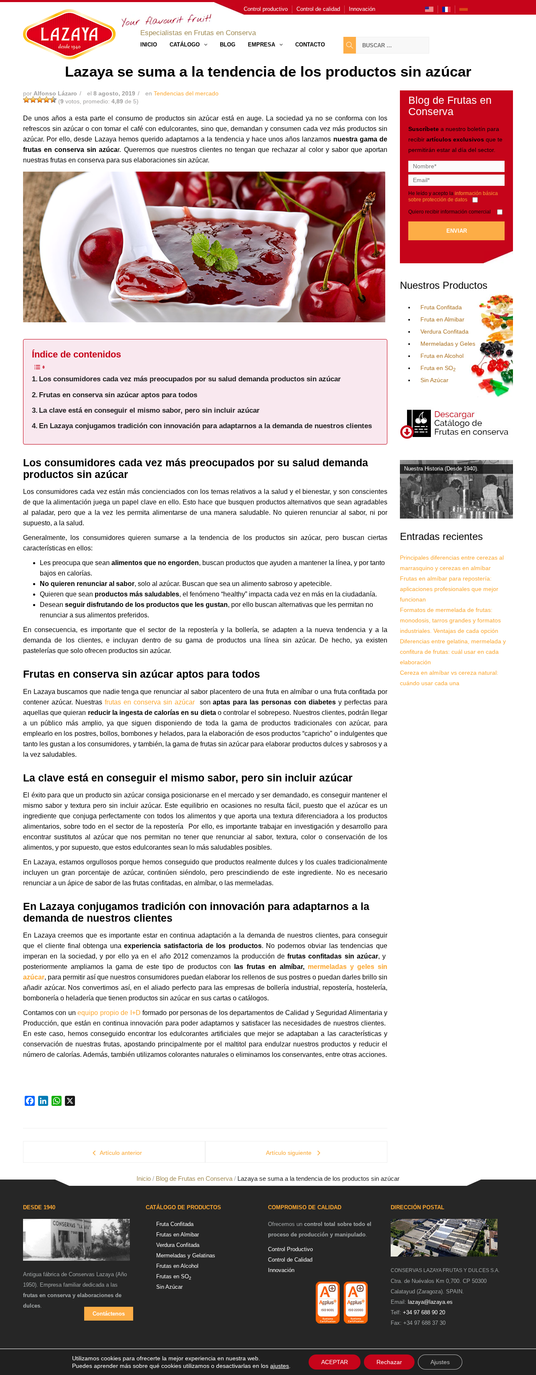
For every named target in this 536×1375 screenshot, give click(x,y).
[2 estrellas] (33, 99)
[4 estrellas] (46, 99)
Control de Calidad (290, 1260)
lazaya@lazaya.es (430, 1302)
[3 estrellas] (39, 99)
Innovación (362, 9)
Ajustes (440, 1362)
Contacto (310, 44)
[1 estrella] (26, 99)
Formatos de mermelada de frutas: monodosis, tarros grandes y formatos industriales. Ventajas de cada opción (450, 620)
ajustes (279, 1365)
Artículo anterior (121, 1152)
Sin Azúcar (434, 380)
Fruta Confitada (441, 307)
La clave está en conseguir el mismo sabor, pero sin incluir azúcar (149, 410)
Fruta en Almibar (442, 319)
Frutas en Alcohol (177, 1266)
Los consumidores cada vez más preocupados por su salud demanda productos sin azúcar (190, 379)
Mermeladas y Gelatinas (185, 1255)
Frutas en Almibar (177, 1234)
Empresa (261, 44)
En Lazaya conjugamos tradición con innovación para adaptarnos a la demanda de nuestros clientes (205, 426)
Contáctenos (109, 1314)
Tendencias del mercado (186, 93)
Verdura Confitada (444, 331)
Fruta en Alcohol (442, 355)
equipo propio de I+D (108, 1012)
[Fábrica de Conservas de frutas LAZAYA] (76, 1244)
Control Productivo (290, 1249)
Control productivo (266, 9)
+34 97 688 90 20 (424, 1312)
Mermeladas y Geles (447, 343)
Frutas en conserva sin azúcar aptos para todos (118, 395)
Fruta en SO (438, 368)
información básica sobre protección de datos (453, 196)
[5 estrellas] (53, 99)
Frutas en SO (173, 1276)
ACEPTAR (334, 1362)
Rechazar (389, 1362)
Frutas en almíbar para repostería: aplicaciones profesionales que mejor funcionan (449, 589)
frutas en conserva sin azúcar (151, 702)
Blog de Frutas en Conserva (194, 1178)
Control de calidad (318, 9)
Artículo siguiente (289, 1152)
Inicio (148, 44)
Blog (227, 44)
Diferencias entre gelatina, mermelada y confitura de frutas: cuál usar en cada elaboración (453, 652)
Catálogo (185, 44)
